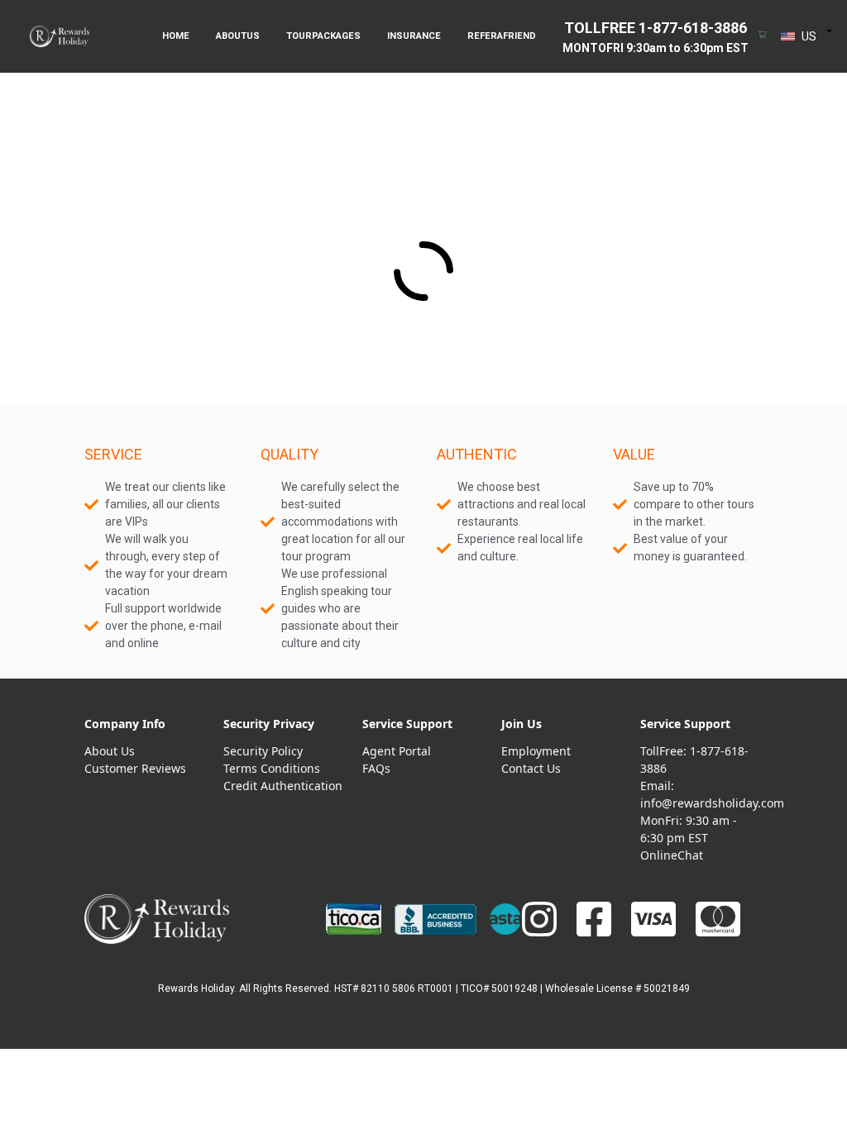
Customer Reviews (135, 768)
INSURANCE (414, 36)
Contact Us (531, 768)
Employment (536, 751)
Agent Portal (396, 751)
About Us (109, 751)
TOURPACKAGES (323, 36)
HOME (175, 36)
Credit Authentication (282, 785)
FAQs (376, 768)
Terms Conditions (271, 768)
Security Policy (263, 751)
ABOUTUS (238, 36)
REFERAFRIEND (501, 36)
